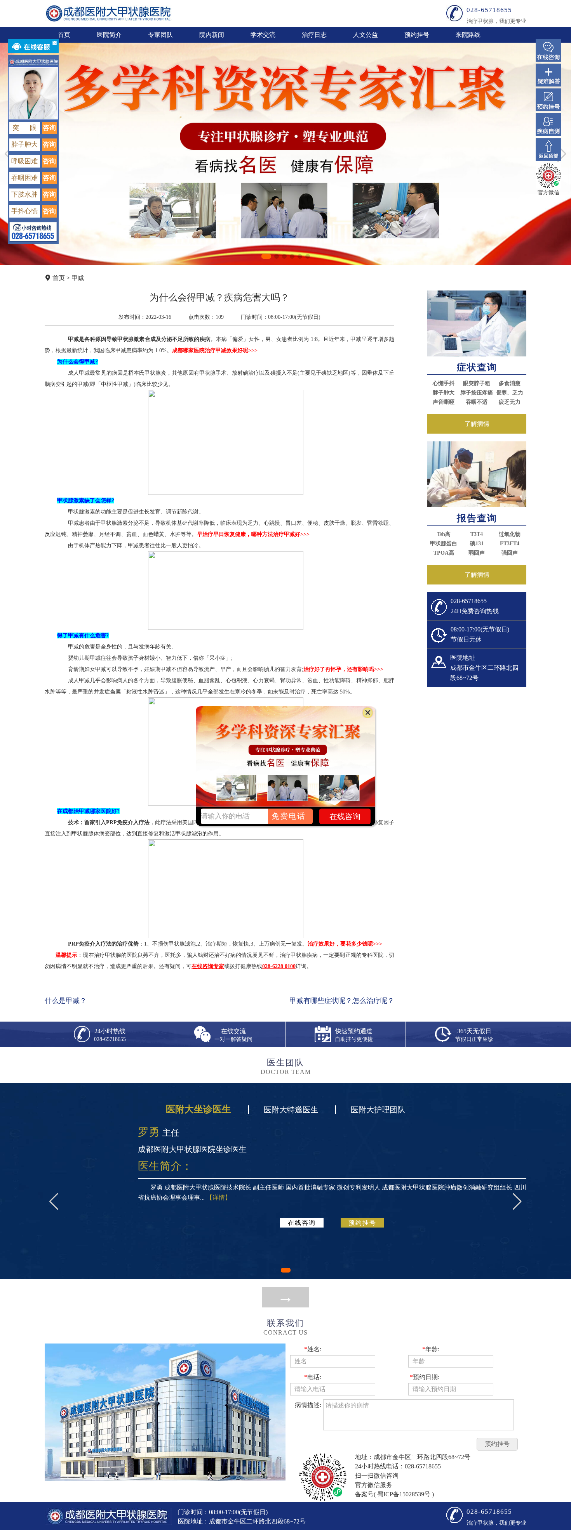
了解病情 (477, 423)
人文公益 (365, 34)
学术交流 (263, 34)
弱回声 (476, 553)
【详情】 (218, 1197)
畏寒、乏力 (509, 393)
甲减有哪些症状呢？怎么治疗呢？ (341, 1001)
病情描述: (308, 1405)
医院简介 (109, 34)
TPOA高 (443, 553)
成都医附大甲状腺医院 (108, 13)
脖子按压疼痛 (476, 393)
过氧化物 (510, 534)
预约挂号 (416, 34)
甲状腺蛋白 (443, 543)
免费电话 (289, 816)
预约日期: (424, 1377)
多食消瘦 (510, 383)
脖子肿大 (443, 393)
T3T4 (476, 534)
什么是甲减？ (66, 1001)
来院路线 (468, 34)
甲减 (77, 278)
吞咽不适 (476, 402)
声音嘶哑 (443, 402)
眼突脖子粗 (476, 383)
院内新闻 (211, 34)
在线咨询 (302, 1222)
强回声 (509, 553)
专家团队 (160, 34)
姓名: (312, 1349)
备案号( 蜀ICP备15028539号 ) (394, 1494)
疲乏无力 (510, 402)
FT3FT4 (509, 543)
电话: (312, 1377)
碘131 (477, 543)
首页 (64, 34)
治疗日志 (314, 34)
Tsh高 (444, 534)
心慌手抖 (443, 383)
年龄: (430, 1349)
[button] (266, 256)
